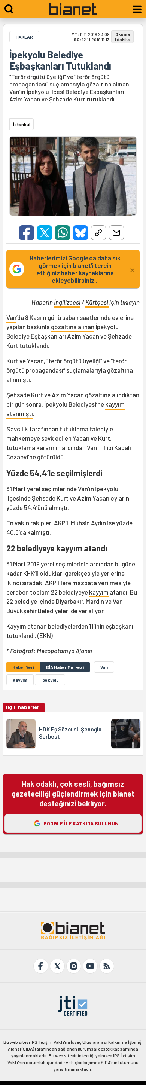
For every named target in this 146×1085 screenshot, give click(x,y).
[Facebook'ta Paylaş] (26, 232)
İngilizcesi (67, 302)
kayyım (99, 592)
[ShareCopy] (98, 232)
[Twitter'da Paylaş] (44, 232)
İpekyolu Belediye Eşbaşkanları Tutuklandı (60, 60)
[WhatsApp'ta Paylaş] (62, 232)
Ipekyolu (50, 679)
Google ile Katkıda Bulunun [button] (81, 823)
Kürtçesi (97, 302)
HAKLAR (24, 36)
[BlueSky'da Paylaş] (80, 232)
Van (11, 317)
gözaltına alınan (72, 326)
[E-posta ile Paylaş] (116, 232)
